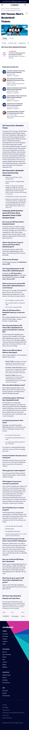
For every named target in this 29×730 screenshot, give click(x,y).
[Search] (25, 4)
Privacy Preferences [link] (7, 717)
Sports (7, 8)
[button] (4, 43)
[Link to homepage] (14, 5)
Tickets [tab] (5, 38)
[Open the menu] (2, 5)
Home (2, 8)
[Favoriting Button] (26, 13)
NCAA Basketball (14, 8)
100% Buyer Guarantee (16, 1)
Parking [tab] (12, 38)
